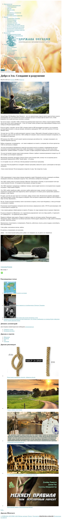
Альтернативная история (14, 34)
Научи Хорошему (12, 47)
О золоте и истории (21, 293)
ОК (5, 340)
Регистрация (10, 60)
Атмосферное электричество (15, 35)
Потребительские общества (14, 15)
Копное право (11, 9)
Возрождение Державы (13, 18)
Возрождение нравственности (15, 28)
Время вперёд (11, 51)
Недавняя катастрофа (13, 38)
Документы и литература (14, 12)
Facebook (6, 338)
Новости (21, 79)
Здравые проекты (8, 44)
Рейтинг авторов (22, 516)
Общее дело (10, 45)
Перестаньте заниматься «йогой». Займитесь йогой (21, 377)
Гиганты (9, 41)
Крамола (9, 48)
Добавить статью (11, 61)
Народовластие (8, 4)
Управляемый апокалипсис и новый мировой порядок (22, 474)
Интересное (7, 33)
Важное (6, 17)
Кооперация (10, 14)
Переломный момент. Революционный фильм (20, 507)
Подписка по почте (12, 63)
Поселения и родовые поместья (15, 30)
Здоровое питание (12, 22)
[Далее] (33, 376)
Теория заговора (11, 37)
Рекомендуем (10, 31)
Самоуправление (11, 7)
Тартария (9, 40)
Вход (5, 64)
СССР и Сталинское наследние (15, 27)
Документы (36, 516)
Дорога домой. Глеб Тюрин (14, 409)
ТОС (8, 11)
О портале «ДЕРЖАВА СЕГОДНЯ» (17, 57)
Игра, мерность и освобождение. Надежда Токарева (30, 305)
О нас (5, 56)
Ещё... (2, 510)
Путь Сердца (10, 54)
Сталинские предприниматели (15, 442)
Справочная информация (14, 58)
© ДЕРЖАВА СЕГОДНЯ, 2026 (9, 516)
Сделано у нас (11, 53)
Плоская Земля (11, 43)
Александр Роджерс (6, 267)
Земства (9, 8)
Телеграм (6, 341)
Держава (12, 79)
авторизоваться (29, 326)
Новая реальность (12, 50)
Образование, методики (13, 24)
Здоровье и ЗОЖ (11, 21)
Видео (30, 516)
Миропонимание (11, 20)
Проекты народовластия (14, 5)
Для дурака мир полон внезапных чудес (27, 317)
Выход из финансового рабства (15, 25)
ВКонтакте (7, 337)
